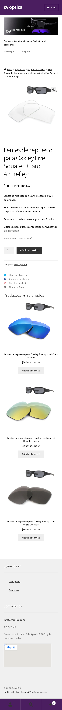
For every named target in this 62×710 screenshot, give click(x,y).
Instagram (14, 581)
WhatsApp (9, 51)
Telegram (25, 51)
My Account (10, 704)
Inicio (9, 69)
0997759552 (12, 230)
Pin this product (17, 283)
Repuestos (20, 69)
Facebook (14, 590)
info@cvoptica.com (14, 619)
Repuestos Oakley (36, 69)
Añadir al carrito (29, 250)
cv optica (13, 7)
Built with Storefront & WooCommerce (25, 691)
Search (31, 704)
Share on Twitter (18, 275)
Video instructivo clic (18, 238)
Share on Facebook (18, 279)
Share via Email (17, 287)
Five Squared (20, 264)
